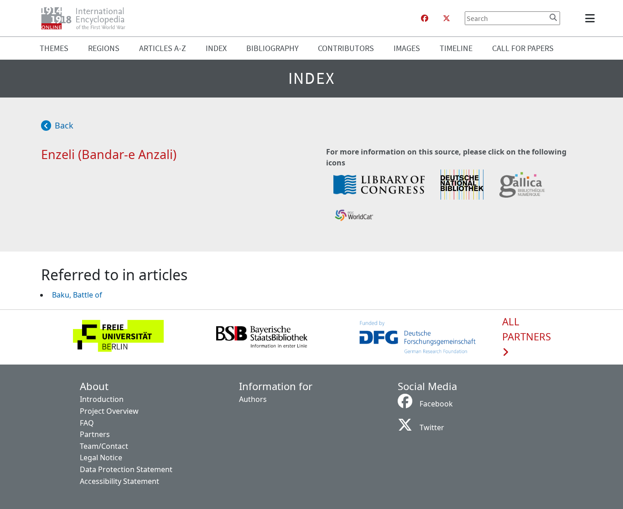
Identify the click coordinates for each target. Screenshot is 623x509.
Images (407, 48)
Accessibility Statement (119, 481)
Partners (95, 434)
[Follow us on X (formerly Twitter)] (446, 18)
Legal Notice (101, 457)
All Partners (526, 329)
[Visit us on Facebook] (424, 18)
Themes (54, 48)
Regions (103, 48)
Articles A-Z (162, 48)
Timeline (456, 48)
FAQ (87, 423)
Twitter (432, 427)
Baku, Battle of (77, 295)
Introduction (102, 399)
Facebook (436, 404)
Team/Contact (104, 446)
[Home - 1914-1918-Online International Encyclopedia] (87, 18)
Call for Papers (523, 48)
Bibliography (272, 48)
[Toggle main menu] (591, 18)
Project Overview (109, 411)
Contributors (346, 48)
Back (64, 125)
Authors (253, 399)
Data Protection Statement (126, 469)
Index (216, 48)
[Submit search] (553, 17)
